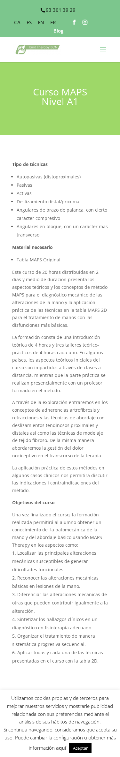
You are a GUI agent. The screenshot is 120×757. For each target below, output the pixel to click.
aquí (61, 748)
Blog (58, 31)
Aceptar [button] (80, 748)
